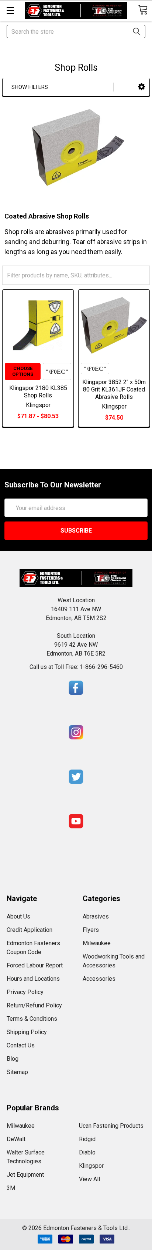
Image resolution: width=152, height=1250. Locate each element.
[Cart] (143, 9)
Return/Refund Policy (34, 1005)
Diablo (87, 1152)
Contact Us (21, 1045)
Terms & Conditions (32, 1018)
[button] (141, 87)
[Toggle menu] (10, 10)
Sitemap (17, 1072)
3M (11, 1187)
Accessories (99, 978)
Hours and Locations (33, 978)
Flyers (91, 929)
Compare (57, 371)
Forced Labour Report (35, 965)
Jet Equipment (25, 1174)
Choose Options (22, 371)
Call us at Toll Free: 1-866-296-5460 (76, 666)
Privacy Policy (25, 992)
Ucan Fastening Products (111, 1125)
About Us (18, 916)
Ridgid (87, 1139)
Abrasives (96, 916)
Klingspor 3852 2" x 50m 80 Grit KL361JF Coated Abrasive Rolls (114, 389)
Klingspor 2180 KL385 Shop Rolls (38, 391)
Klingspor (91, 1165)
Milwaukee (97, 943)
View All (89, 1179)
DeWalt (16, 1139)
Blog (12, 1058)
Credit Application (29, 929)
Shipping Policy (27, 1032)
